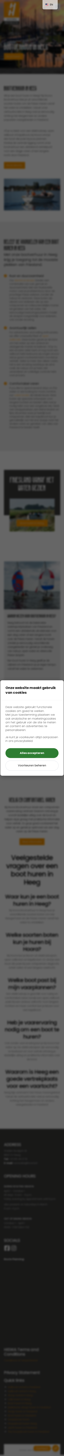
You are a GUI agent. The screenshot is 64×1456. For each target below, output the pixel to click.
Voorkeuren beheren (32, 765)
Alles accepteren (32, 753)
